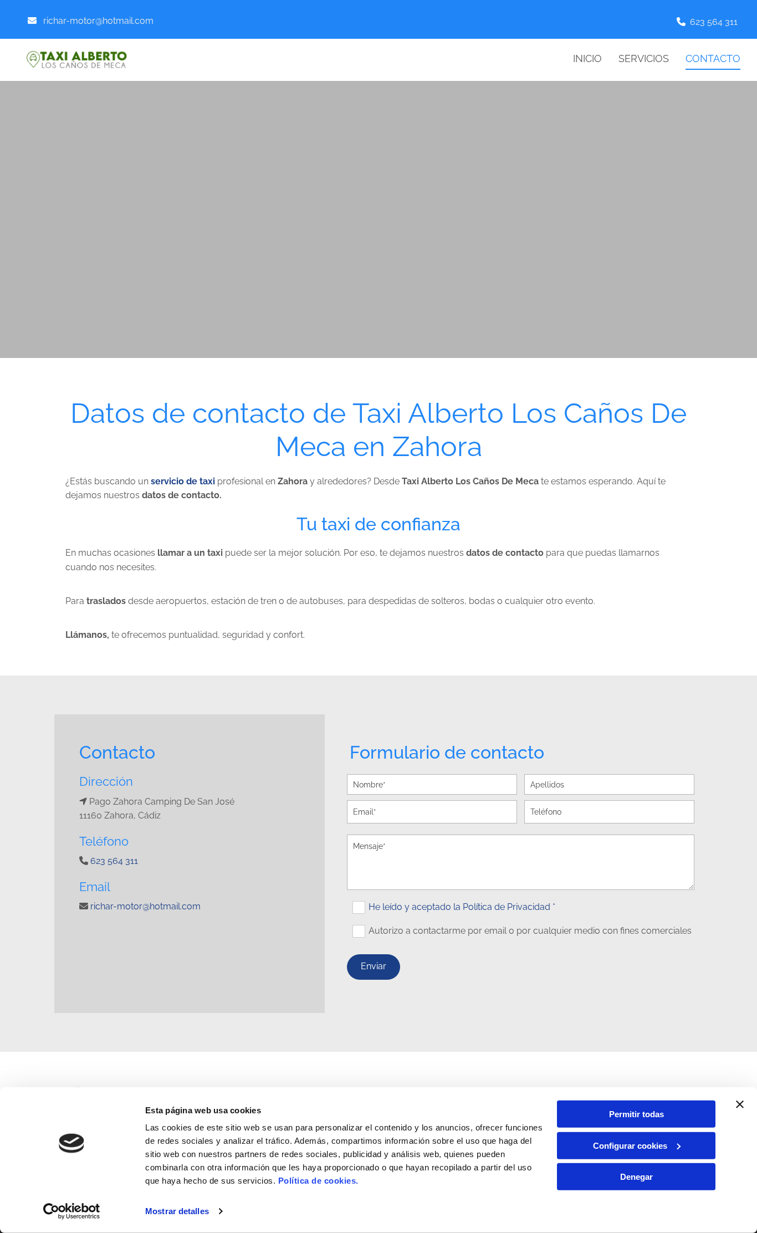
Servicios (643, 58)
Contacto (713, 58)
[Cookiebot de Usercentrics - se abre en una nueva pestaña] (71, 1211)
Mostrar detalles (177, 1211)
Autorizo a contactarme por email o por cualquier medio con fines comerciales (530, 930)
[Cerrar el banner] (740, 1104)
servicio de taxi (183, 481)
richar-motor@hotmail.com (98, 21)
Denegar (636, 1176)
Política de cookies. (318, 1180)
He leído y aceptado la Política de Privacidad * (462, 907)
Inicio (587, 58)
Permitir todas (636, 1114)
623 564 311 (714, 22)
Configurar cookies (630, 1145)
